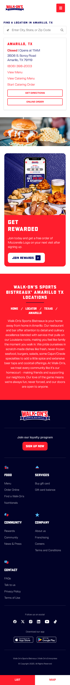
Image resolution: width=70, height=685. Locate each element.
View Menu (14, 72)
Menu (7, 483)
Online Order (35, 102)
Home (14, 308)
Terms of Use (12, 598)
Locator (31, 308)
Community (11, 537)
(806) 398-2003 (19, 66)
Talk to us (9, 585)
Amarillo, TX (20, 44)
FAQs (7, 578)
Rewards (9, 531)
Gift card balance (45, 490)
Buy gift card (42, 483)
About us (40, 531)
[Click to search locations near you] (8, 30)
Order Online (11, 490)
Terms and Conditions (48, 550)
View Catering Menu (21, 78)
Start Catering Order (21, 84)
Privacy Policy (12, 591)
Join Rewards (23, 257)
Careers (40, 544)
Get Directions (35, 93)
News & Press (13, 544)
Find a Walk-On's (14, 496)
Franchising (42, 537)
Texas (48, 308)
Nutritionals (11, 503)
